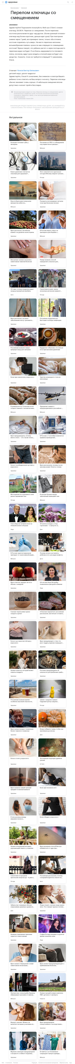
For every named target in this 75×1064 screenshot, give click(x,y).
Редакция (34, 1062)
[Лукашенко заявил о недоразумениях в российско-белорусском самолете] (52, 400)
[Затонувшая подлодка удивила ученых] (52, 752)
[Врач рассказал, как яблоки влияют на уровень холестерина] (23, 224)
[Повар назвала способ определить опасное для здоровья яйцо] (52, 253)
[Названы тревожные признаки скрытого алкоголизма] (23, 928)
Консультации (15, 8)
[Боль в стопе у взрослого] (23, 752)
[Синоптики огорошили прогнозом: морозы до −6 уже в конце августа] (23, 869)
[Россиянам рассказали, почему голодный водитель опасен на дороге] (52, 869)
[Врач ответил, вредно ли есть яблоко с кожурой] (23, 576)
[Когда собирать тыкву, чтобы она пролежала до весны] (52, 723)
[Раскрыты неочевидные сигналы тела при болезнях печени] (52, 195)
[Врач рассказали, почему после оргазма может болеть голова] (52, 459)
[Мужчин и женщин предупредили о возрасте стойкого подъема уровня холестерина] (23, 1045)
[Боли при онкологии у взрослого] (23, 371)
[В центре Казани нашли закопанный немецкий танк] (52, 488)
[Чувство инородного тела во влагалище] (52, 371)
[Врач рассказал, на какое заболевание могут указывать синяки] (23, 312)
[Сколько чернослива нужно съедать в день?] (23, 605)
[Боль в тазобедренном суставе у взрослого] (23, 459)
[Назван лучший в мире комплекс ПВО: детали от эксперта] (52, 987)
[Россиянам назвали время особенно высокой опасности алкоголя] (23, 693)
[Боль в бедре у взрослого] (52, 811)
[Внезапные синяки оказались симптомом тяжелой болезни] (23, 253)
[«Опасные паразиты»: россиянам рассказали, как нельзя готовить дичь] (52, 605)
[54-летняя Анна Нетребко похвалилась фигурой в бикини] (52, 576)
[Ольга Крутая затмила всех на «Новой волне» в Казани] (23, 517)
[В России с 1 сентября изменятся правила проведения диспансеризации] (52, 429)
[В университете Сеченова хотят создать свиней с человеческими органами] (23, 400)
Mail (3, 1062)
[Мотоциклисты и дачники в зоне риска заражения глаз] (23, 488)
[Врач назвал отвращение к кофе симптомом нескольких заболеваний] (23, 957)
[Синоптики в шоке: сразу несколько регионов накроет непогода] (52, 283)
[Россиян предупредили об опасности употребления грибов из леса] (52, 664)
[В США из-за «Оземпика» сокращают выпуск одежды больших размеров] (52, 1045)
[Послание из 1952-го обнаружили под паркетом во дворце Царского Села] (52, 136)
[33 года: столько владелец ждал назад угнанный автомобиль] (23, 283)
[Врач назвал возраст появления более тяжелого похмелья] (23, 723)
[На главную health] (12, 2)
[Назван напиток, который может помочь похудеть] (23, 664)
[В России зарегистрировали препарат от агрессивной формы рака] (23, 547)
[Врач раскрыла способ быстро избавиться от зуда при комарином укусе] (52, 840)
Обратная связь (64, 1062)
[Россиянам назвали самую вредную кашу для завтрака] (23, 341)
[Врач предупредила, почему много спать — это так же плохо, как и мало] (23, 429)
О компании (8, 1062)
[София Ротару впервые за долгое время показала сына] (52, 928)
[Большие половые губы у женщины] (23, 136)
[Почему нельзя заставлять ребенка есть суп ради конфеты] (52, 547)
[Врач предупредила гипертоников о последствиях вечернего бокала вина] (52, 1016)
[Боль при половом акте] (52, 781)
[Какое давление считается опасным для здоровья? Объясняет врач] (23, 165)
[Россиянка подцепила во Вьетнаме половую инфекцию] (52, 312)
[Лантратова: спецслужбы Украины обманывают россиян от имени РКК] (23, 987)
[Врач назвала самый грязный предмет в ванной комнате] (23, 781)
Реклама (15, 1062)
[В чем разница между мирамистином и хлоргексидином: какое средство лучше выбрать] (23, 811)
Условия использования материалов (48, 1062)
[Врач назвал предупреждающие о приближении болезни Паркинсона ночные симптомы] (52, 957)
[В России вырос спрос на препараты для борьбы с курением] (52, 224)
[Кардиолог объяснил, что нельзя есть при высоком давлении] (52, 341)
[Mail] (6, 2)
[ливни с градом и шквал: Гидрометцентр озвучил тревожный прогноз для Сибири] (52, 693)
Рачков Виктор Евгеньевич (28, 70)
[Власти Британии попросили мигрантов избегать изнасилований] (23, 195)
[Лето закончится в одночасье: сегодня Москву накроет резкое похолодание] (52, 165)
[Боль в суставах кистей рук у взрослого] (23, 635)
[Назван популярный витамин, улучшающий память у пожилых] (23, 840)
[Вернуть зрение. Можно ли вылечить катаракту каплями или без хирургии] (23, 1016)
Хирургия (24, 8)
